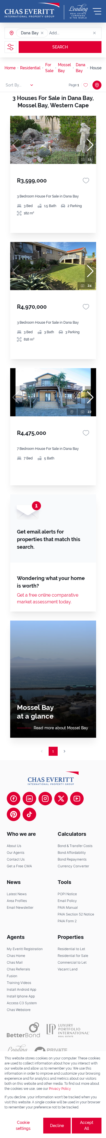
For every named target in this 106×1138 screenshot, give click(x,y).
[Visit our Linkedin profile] (29, 798)
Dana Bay (80, 68)
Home (10, 68)
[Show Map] (96, 85)
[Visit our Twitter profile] (61, 798)
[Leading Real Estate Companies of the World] (78, 11)
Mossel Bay (64, 68)
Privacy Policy (60, 1089)
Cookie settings (23, 1125)
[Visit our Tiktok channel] (29, 814)
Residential (30, 68)
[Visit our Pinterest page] (13, 814)
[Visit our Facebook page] (13, 798)
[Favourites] (86, 180)
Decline (57, 1125)
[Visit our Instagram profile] (45, 798)
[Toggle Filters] (10, 47)
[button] (42, 33)
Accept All (86, 1125)
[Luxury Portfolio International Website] (68, 1030)
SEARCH (60, 47)
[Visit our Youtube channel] (77, 798)
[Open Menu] (96, 11)
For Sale (49, 68)
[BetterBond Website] (23, 1029)
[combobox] (71, 33)
